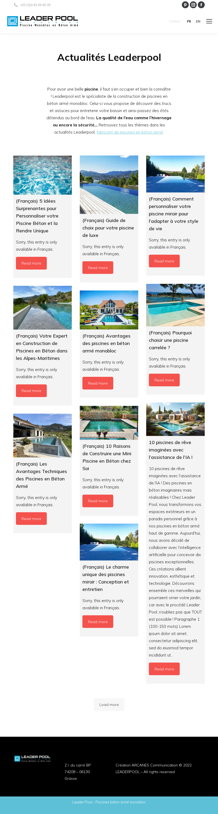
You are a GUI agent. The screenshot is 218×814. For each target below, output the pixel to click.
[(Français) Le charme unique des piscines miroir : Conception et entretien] (109, 542)
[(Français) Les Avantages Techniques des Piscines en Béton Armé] (42, 435)
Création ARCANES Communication (147, 765)
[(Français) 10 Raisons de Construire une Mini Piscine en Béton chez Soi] (109, 423)
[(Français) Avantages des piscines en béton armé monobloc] (109, 310)
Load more (109, 704)
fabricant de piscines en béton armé (130, 132)
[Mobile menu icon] (209, 21)
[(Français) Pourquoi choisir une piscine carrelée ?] (175, 305)
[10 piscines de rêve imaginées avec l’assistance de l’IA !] (175, 419)
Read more (31, 263)
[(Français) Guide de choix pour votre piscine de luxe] (109, 185)
